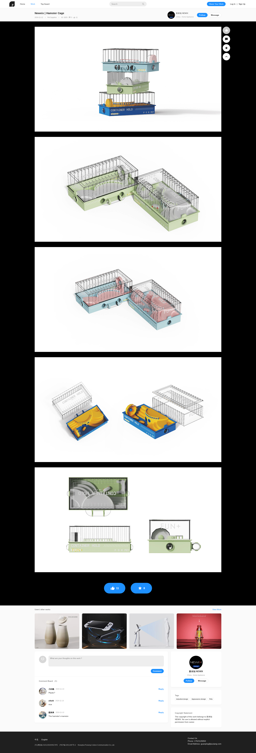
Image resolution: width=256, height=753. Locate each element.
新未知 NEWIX (182, 13)
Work (33, 4)
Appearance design (199, 699)
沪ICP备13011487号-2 (67, 745)
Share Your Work (216, 4)
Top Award (45, 4)
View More (216, 609)
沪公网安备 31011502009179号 (46, 745)
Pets (211, 699)
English (44, 739)
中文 (36, 739)
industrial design (182, 699)
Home (22, 4)
